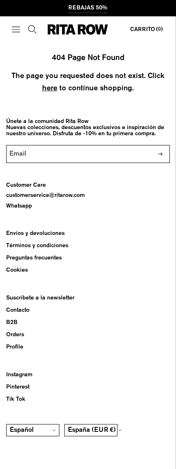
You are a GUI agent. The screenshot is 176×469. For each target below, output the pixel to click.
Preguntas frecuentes (34, 257)
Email (19, 145)
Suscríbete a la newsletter (40, 297)
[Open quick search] (32, 29)
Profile (14, 346)
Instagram (19, 374)
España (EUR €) (92, 430)
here (49, 88)
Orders (15, 334)
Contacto (17, 310)
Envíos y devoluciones (35, 233)
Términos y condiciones (37, 245)
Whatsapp (19, 205)
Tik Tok (15, 399)
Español (22, 430)
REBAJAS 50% (87, 7)
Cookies (17, 270)
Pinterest (17, 386)
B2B (12, 322)
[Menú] (16, 29)
